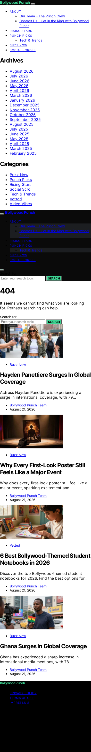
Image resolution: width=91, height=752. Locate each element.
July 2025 (19, 129)
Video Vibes (21, 203)
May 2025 (19, 138)
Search (54, 278)
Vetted (16, 198)
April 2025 (19, 143)
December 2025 (25, 105)
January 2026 (22, 100)
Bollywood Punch (15, 2)
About (15, 11)
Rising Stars (21, 31)
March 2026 (21, 95)
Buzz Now (18, 45)
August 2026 (21, 71)
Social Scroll (23, 50)
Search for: (8, 273)
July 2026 (19, 76)
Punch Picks (21, 35)
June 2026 (19, 80)
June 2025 (19, 134)
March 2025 (21, 148)
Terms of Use (22, 698)
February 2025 (23, 153)
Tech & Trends (30, 40)
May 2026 (19, 85)
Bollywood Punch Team (28, 405)
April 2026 (19, 90)
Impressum (19, 702)
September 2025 (25, 119)
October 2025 (23, 114)
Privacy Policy (23, 693)
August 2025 (21, 124)
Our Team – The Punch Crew (42, 16)
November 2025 (25, 109)
